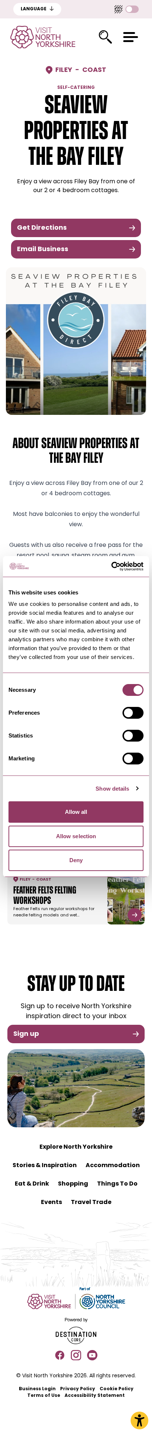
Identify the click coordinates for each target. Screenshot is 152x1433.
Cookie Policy (117, 1389)
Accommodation (113, 1166)
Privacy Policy (77, 1389)
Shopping (73, 1184)
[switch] (133, 713)
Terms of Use (43, 1396)
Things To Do (117, 1184)
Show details (112, 788)
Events (51, 1202)
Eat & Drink (32, 1184)
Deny (76, 860)
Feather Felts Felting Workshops (44, 896)
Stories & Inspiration (45, 1166)
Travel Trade (91, 1202)
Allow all (76, 812)
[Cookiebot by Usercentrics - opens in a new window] (111, 566)
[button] (131, 37)
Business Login (37, 1389)
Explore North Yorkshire (76, 1147)
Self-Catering (76, 88)
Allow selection (76, 836)
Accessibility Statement (95, 1396)
